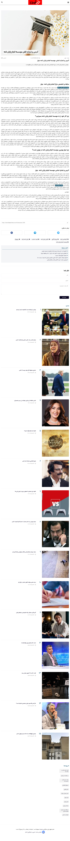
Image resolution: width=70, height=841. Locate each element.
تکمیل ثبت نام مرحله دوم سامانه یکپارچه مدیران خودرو (54, 251)
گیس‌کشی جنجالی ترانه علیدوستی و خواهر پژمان (26, 612)
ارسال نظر (64, 297)
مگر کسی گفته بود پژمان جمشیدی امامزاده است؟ (26, 703)
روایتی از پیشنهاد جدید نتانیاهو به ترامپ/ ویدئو (26, 309)
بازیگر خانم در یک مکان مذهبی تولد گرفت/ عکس (26, 340)
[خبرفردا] (35, 2)
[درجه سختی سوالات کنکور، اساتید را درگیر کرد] (55, 594)
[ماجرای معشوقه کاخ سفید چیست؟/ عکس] (55, 382)
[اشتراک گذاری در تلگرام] (35, 232)
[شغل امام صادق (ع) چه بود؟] (55, 443)
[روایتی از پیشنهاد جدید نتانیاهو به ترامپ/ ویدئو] (55, 322)
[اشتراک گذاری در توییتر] (58, 232)
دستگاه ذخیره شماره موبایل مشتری (64, 810)
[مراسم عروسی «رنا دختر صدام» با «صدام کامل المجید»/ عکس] (55, 534)
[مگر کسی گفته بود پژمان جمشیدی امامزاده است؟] (55, 715)
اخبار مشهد (66, 797)
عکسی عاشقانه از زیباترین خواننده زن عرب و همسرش (25, 400)
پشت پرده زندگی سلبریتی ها (65, 780)
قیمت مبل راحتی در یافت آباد (64, 771)
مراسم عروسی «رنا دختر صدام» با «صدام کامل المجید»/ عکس (24, 521)
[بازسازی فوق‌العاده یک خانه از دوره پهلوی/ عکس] (55, 746)
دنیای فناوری (66, 789)
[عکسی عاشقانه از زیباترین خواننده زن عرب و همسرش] (55, 412)
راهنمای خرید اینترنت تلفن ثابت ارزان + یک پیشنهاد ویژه (54, 253)
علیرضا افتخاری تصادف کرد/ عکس (29, 461)
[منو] (68, 2)
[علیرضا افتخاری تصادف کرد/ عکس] (55, 473)
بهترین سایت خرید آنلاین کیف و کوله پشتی (57, 260)
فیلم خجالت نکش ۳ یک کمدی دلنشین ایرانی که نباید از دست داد (52, 258)
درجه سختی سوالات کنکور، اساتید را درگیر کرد (27, 582)
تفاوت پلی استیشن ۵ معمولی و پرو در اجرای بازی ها (25, 491)
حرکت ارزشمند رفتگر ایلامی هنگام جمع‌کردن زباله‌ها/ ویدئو (24, 552)
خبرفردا (41, 829)
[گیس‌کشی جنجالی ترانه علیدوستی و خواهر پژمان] (55, 624)
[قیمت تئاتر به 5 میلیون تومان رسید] (55, 685)
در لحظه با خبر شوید (64, 775)
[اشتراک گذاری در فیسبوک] (11, 232)
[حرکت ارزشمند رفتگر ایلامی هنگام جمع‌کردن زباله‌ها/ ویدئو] (55, 564)
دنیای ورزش (66, 801)
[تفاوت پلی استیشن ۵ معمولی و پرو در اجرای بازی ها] (55, 503)
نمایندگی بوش (65, 806)
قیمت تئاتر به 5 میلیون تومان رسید (29, 673)
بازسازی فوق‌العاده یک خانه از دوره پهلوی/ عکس (26, 733)
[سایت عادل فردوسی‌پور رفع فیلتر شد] (55, 655)
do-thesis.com (58, 185)
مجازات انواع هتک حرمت (61, 255)
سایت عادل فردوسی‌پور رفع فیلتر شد (28, 643)
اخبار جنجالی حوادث (64, 793)
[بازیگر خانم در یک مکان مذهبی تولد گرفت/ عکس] (55, 352)
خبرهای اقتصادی (65, 785)
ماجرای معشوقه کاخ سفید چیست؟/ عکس (27, 370)
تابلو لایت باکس (65, 815)
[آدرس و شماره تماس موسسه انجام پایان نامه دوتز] (35, 33)
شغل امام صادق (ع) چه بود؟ (30, 431)
